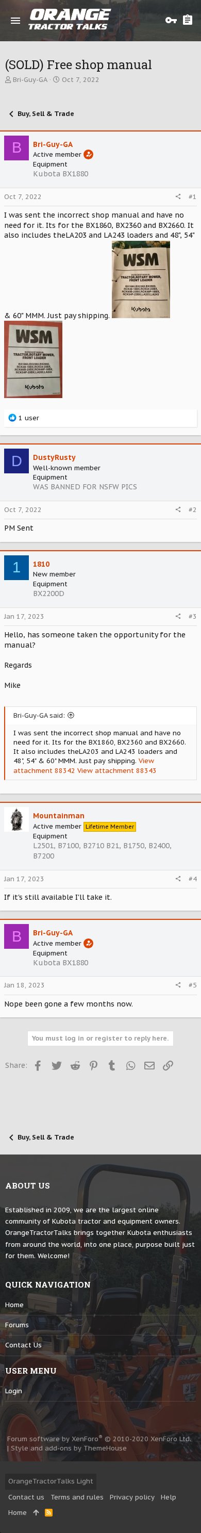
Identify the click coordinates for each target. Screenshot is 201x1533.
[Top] (36, 1513)
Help (168, 1497)
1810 (41, 564)
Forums (17, 1325)
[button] (15, 20)
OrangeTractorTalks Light (50, 1481)
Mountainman (59, 815)
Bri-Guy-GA (30, 79)
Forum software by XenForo (99, 1439)
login (13, 1391)
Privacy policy (132, 1497)
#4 (193, 879)
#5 (193, 985)
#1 (193, 196)
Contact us (23, 1345)
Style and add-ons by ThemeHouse (69, 1448)
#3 (193, 616)
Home (14, 1304)
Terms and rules (77, 1497)
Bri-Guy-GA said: (39, 715)
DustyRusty (54, 457)
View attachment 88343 (117, 770)
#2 (193, 509)
